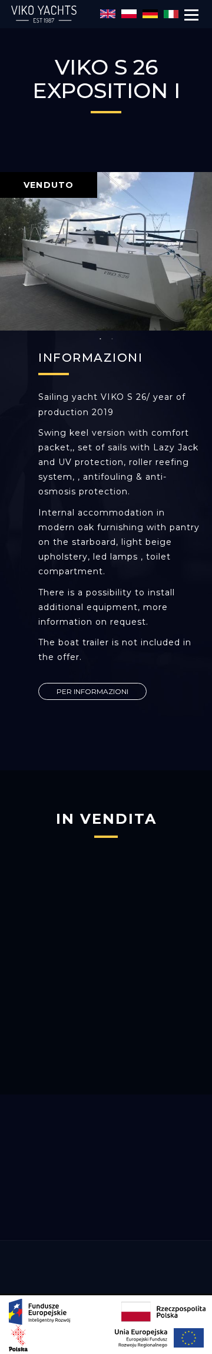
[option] (106, 251)
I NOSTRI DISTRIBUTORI (106, 1214)
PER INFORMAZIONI (92, 691)
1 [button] (100, 339)
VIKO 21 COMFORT (106, 1036)
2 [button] (112, 339)
